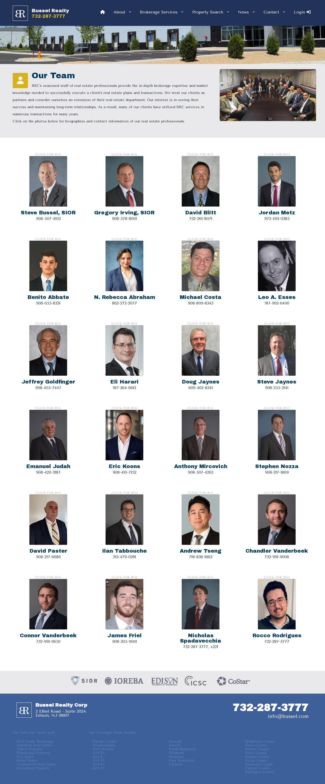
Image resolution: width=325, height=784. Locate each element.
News (243, 12)
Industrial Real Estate (34, 745)
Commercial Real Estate (36, 764)
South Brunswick (182, 749)
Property (207, 12)
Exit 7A (99, 760)
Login (300, 12)
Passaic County (257, 768)
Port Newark (103, 749)
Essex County (256, 745)
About (119, 12)
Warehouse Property (33, 753)
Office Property (30, 749)
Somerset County (259, 764)
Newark (175, 741)
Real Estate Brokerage (35, 741)
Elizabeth (176, 753)
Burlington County (259, 772)
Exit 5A (99, 768)
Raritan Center (105, 741)
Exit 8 (97, 757)
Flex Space (25, 757)
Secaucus (176, 757)
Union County (256, 760)
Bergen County (257, 757)
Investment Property (33, 768)
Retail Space (27, 760)
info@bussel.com (288, 716)
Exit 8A (99, 753)
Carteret (175, 764)
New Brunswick (181, 760)
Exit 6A (99, 764)
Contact (271, 12)
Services (158, 12)
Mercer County (257, 749)
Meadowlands (104, 745)
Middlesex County (260, 741)
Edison (174, 745)
